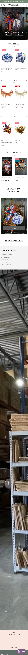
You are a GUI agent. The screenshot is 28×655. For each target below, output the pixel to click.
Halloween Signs (8, 30)
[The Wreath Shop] (14, 5)
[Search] (4, 5)
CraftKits (21, 1)
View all (14, 46)
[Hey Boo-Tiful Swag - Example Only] (7, 166)
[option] (14, 23)
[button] (11, 38)
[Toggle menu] (1, 5)
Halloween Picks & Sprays (10, 34)
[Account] (23, 5)
